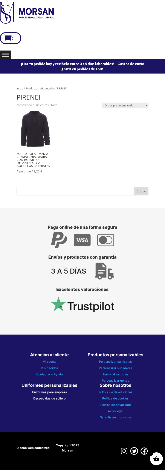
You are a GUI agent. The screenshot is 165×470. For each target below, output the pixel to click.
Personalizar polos (115, 374)
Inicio (20, 88)
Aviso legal (115, 411)
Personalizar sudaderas (115, 368)
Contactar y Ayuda (49, 374)
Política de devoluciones (115, 392)
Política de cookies (115, 398)
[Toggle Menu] (5, 55)
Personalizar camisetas (115, 361)
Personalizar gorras (115, 380)
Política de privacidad (115, 405)
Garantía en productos (115, 417)
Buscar (141, 191)
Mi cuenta (50, 361)
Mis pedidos (49, 368)
